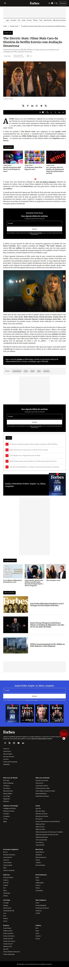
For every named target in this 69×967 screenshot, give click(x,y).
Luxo (4, 913)
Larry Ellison (6, 788)
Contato (6, 759)
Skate (5, 890)
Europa (38, 938)
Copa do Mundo (8, 877)
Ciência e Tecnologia (10, 806)
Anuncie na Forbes (8, 756)
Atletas (5, 896)
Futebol (5, 885)
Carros (5, 921)
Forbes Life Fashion (9, 936)
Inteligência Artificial (9, 808)
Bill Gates (6, 801)
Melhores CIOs (40, 827)
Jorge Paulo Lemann (42, 785)
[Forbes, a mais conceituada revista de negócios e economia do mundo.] (34, 3)
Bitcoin (5, 852)
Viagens (5, 905)
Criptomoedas (7, 865)
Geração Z (39, 854)
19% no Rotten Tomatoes (46, 182)
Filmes (37, 880)
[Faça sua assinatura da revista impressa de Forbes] (12, 713)
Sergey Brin (6, 799)
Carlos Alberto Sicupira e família (45, 791)
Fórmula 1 (6, 882)
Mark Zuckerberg (8, 783)
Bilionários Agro (40, 811)
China (37, 933)
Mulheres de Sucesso (42, 837)
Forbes (19, 359)
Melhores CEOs (40, 824)
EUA (37, 928)
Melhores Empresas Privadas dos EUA (47, 834)
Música (38, 888)
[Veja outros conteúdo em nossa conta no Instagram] (14, 743)
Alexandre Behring (41, 793)
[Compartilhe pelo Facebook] (28, 106)
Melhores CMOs (40, 829)
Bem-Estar (39, 849)
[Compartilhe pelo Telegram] (41, 106)
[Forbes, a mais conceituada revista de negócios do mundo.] (34, 732)
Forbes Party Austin (9, 941)
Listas (23, 20)
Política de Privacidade (35, 233)
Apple (5, 821)
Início (5, 26)
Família (38, 860)
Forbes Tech (14, 26)
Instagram (6, 816)
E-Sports (6, 880)
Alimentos (39, 910)
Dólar (5, 868)
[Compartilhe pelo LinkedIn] (32, 106)
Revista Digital (7, 754)
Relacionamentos (41, 857)
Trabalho (38, 862)
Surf (4, 888)
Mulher (35, 20)
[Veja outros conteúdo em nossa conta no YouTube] (18, 743)
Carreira (13, 20)
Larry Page (6, 796)
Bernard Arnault (8, 791)
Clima (37, 903)
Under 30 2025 (40, 845)
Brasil (37, 931)
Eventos (38, 885)
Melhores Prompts (8, 811)
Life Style (6, 900)
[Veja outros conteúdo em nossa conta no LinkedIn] (23, 743)
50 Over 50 (39, 819)
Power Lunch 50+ (8, 933)
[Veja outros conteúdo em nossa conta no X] (9, 743)
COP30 (38, 913)
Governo (38, 936)
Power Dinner (7, 928)
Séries (37, 877)
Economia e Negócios (10, 849)
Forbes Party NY (8, 938)
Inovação (6, 813)
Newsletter (6, 764)
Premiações (39, 890)
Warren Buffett (7, 793)
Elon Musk (6, 780)
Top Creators (40, 842)
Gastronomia (7, 908)
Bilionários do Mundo (42, 816)
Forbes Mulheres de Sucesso (11, 951)
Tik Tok (5, 819)
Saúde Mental (40, 852)
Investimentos (7, 857)
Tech (40, 20)
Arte (4, 916)
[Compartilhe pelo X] (23, 106)
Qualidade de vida (8, 910)
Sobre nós (6, 748)
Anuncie (63, 3)
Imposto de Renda (8, 870)
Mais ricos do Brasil (42, 778)
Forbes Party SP (8, 944)
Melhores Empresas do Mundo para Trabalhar (49, 832)
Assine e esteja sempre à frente (41, 738)
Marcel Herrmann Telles (43, 788)
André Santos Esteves (42, 796)
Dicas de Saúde (40, 865)
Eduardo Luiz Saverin (42, 780)
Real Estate (48, 20)
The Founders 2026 (41, 840)
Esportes (6, 875)
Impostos (6, 860)
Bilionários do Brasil (59, 20)
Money (29, 20)
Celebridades (40, 882)
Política (38, 925)
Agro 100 (38, 808)
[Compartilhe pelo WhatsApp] (37, 106)
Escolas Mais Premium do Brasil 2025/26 (48, 821)
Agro (7, 20)
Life (19, 20)
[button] (51, 112)
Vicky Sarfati (39, 783)
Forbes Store (7, 751)
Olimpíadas (6, 893)
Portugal (6, 903)
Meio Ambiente (41, 900)
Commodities (7, 862)
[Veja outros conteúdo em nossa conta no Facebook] (5, 743)
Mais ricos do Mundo (10, 778)
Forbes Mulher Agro (9, 954)
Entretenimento (41, 875)
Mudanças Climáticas (42, 908)
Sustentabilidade (41, 905)
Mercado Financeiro (9, 854)
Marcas (5, 918)
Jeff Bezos (6, 785)
